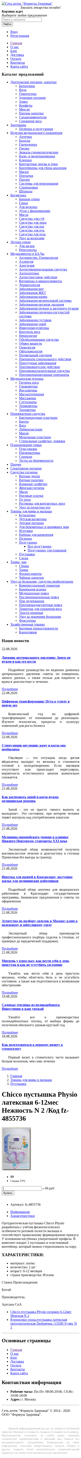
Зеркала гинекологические (38, 152)
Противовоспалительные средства (44, 371)
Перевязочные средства (27, 414)
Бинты (24, 421)
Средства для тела (32, 234)
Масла (23, 215)
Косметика (18, 195)
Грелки (24, 148)
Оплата (15, 58)
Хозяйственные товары (27, 624)
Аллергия (26, 261)
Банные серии (29, 199)
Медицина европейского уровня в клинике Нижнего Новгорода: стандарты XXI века (35, 839)
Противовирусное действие (39, 367)
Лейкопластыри (30, 429)
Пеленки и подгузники (36, 129)
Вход (14, 32)
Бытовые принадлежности (38, 628)
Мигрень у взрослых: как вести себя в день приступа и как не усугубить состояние (35, 963)
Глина (23, 203)
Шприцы (25, 191)
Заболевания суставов (35, 320)
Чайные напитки (31, 577)
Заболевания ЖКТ (32, 293)
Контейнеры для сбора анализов (43, 168)
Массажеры (27, 398)
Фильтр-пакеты (30, 574)
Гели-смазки (28, 449)
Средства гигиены (24, 472)
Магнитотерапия (31, 394)
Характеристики (22, 1216)
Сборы (24, 566)
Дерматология (29, 285)
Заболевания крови (33, 296)
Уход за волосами (31, 238)
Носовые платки (31, 495)
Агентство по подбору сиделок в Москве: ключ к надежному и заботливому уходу (40, 923)
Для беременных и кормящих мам (44, 527)
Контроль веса (29, 332)
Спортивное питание (26, 468)
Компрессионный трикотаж (39, 585)
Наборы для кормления (36, 535)
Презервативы (29, 453)
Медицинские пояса (34, 593)
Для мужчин (28, 207)
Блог (13, 51)
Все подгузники (39, 546)
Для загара (27, 246)
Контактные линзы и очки (38, 164)
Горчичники (28, 144)
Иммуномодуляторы (34, 328)
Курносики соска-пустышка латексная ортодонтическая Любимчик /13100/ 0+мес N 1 (43, 1323)
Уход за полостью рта (34, 507)
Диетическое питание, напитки (33, 82)
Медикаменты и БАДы (27, 254)
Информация (20, 1212)
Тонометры (27, 410)
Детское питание (31, 523)
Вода (22, 90)
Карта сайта (19, 66)
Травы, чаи (18, 562)
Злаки (23, 101)
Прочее (24, 179)
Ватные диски (29, 476)
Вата (22, 425)
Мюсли (24, 109)
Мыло (23, 492)
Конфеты (25, 105)
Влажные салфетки (33, 484)
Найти (7, 24)
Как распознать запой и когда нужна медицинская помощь (30, 799)
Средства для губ (31, 218)
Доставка (17, 55)
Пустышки (27, 554)
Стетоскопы (28, 402)
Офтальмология (30, 351)
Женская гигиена (31, 488)
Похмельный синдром (35, 355)
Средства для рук (31, 230)
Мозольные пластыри (35, 437)
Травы (23, 570)
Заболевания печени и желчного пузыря (48, 308)
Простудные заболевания (37, 363)
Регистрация (19, 36)
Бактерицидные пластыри (38, 417)
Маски (24, 172)
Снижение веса (30, 121)
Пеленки (25, 538)
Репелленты (28, 250)
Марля (24, 433)
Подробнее (10, 689)
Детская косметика (33, 519)
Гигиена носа (29, 382)
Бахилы (24, 140)
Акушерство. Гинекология (38, 257)
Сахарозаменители (33, 117)
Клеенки (25, 160)
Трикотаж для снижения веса (40, 609)
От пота (25, 499)
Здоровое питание (32, 97)
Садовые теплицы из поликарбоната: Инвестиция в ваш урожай (31, 1007)
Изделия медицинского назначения (36, 133)
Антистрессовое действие (38, 277)
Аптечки (25, 137)
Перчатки (26, 176)
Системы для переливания (38, 183)
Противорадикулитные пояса (40, 605)
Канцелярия (28, 632)
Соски (23, 558)
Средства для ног (31, 226)
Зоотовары (18, 125)
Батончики (27, 86)
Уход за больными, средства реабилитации (41, 581)
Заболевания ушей (32, 324)
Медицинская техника (26, 378)
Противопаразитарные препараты (44, 375)
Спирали (25, 456)
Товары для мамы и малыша (31, 511)
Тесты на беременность (36, 460)
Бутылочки (27, 515)
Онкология (27, 347)
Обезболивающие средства (39, 339)
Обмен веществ (30, 343)
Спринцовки (28, 187)
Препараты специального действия (45, 359)
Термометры (28, 406)
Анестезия (26, 265)
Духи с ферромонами (34, 211)
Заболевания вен (31, 289)
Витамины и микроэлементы (40, 281)
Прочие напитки (31, 113)
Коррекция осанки (32, 589)
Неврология (28, 336)
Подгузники (28, 542)
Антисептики (29, 273)
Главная (16, 43)
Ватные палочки (31, 480)
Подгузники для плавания (47, 550)
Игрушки (26, 531)
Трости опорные (31, 613)
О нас (14, 47)
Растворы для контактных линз (42, 503)
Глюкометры (28, 386)
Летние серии (20, 242)
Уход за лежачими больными (40, 616)
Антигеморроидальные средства (43, 269)
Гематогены (28, 94)
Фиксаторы (27, 620)
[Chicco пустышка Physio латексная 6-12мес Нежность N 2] (16, 1169)
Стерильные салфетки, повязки (42, 441)
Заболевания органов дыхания (41, 304)
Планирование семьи (26, 445)
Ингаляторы (28, 390)
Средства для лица (32, 222)
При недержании (31, 601)
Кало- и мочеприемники (37, 156)
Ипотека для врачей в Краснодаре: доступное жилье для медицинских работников (37, 879)
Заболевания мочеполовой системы (45, 300)
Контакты (17, 62)
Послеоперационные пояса (39, 597)
